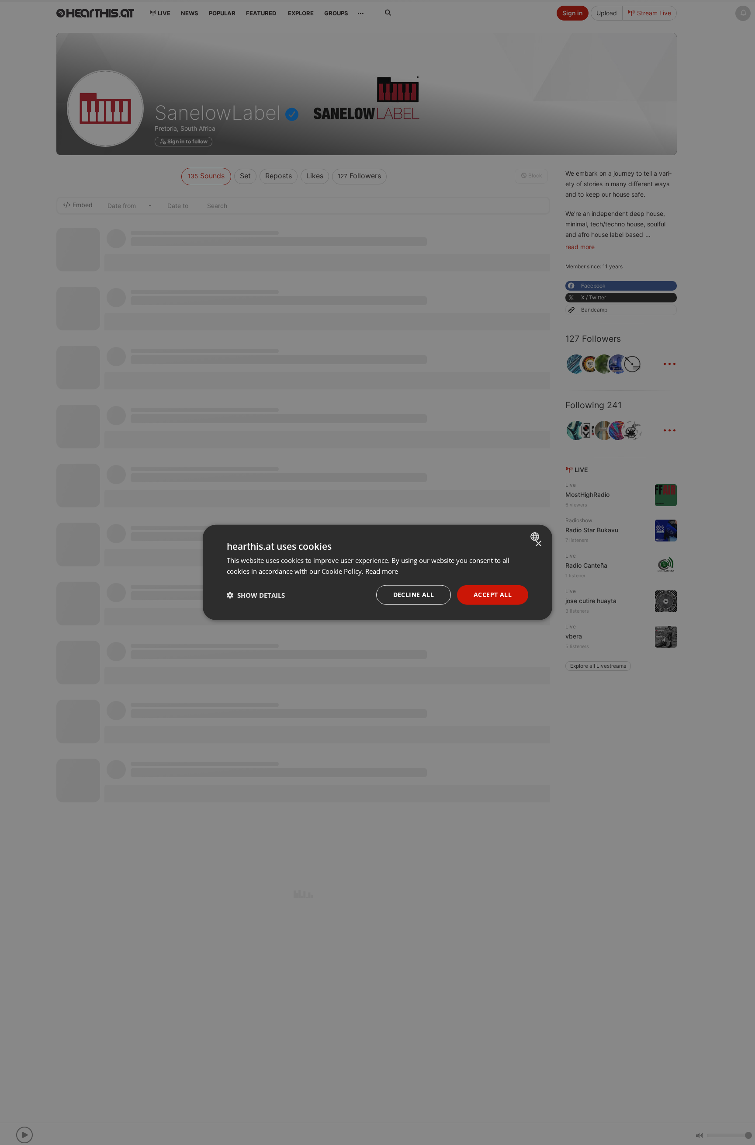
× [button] (538, 544)
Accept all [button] (493, 595)
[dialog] (377, 573)
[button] (256, 595)
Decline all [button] (413, 595)
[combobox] (535, 536)
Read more (381, 571)
